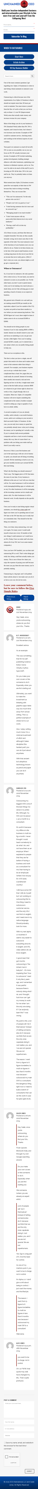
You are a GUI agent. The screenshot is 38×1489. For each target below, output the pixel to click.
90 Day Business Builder (19, 67)
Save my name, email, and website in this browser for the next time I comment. (18, 1446)
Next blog (26, 597)
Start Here (19, 56)
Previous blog (11, 597)
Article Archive (19, 62)
